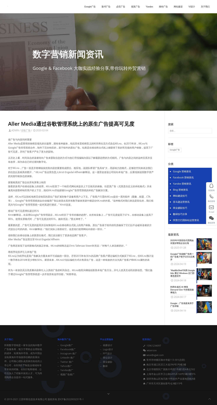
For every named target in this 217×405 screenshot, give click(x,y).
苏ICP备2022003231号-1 (71, 399)
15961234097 (153, 345)
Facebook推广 (68, 349)
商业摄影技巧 (180, 208)
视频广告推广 (67, 374)
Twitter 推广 (67, 362)
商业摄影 (107, 362)
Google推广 (66, 345)
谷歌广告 (26, 130)
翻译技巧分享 (180, 214)
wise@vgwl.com (155, 355)
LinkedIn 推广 (67, 357)
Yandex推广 (66, 370)
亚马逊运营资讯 (181, 201)
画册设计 (107, 345)
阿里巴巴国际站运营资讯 (186, 220)
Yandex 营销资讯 (182, 183)
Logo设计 (108, 349)
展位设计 (107, 357)
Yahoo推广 (66, 366)
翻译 (105, 366)
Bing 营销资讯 (180, 189)
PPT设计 (107, 353)
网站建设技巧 (180, 195)
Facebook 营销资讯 (183, 177)
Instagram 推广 (68, 353)
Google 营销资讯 (182, 171)
